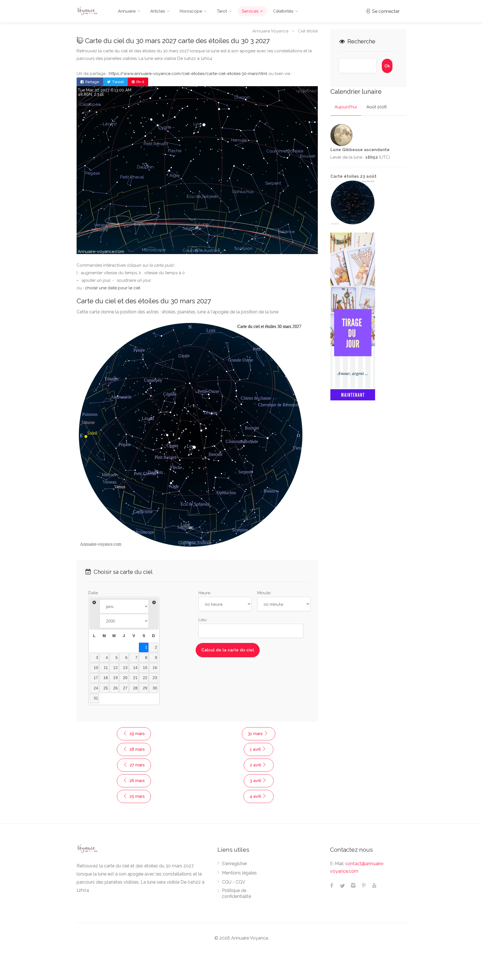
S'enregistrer (234, 863)
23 (155, 678)
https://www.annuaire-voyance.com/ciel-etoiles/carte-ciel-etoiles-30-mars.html (188, 73)
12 (115, 668)
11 (106, 668)
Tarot (222, 11)
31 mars (256, 733)
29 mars (136, 733)
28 (135, 688)
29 (145, 688)
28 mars (136, 749)
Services (250, 11)
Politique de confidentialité (236, 893)
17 (96, 678)
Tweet (117, 82)
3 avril (256, 780)
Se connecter (385, 11)
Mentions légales (239, 872)
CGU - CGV (233, 882)
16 (155, 668)
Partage (91, 82)
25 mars (136, 796)
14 (135, 668)
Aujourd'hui (346, 106)
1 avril (256, 749)
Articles (157, 11)
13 (125, 668)
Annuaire (127, 11)
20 (125, 678)
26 (115, 688)
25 (105, 688)
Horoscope (191, 11)
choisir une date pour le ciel (112, 287)
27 (125, 688)
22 (145, 678)
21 (135, 678)
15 (145, 668)
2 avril (256, 764)
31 (96, 698)
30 (155, 688)
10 (96, 668)
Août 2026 (376, 106)
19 (115, 678)
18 (105, 678)
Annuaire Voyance (270, 30)
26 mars (136, 780)
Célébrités (283, 11)
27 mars (137, 764)
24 (96, 688)
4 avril (256, 796)
